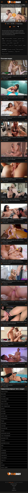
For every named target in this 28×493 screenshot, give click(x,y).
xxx (23, 40)
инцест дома (4, 467)
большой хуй (4, 428)
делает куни (21, 38)
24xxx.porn (14, 485)
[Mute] (14, 21)
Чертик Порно (4, 391)
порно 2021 (16, 43)
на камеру (15, 40)
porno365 (3, 413)
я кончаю (3, 425)
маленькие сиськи (5, 433)
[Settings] (21, 21)
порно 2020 (9, 43)
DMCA (14, 488)
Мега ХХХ (3, 394)
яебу (24, 45)
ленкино (3, 440)
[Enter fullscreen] (26, 21)
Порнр (15, 45)
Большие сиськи (11, 49)
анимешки (3, 452)
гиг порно (3, 396)
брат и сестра (4, 403)
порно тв (11, 45)
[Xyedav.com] (14, 3)
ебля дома (8, 40)
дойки (3, 40)
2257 (14, 487)
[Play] (2, 21)
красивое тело (4, 438)
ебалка (4, 43)
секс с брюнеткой (5, 406)
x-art (20, 40)
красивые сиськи (5, 443)
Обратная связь (13, 483)
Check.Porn (14, 490)
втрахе (15, 38)
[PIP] (23, 21)
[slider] (7, 21)
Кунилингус (11, 51)
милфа (2, 430)
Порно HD (17, 51)
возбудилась (4, 418)
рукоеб (20, 45)
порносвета (4, 455)
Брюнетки (4, 51)
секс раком (4, 457)
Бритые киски (19, 49)
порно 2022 (5, 45)
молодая (3, 411)
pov (2, 462)
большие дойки (8, 38)
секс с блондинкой (5, 435)
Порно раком (5, 53)
